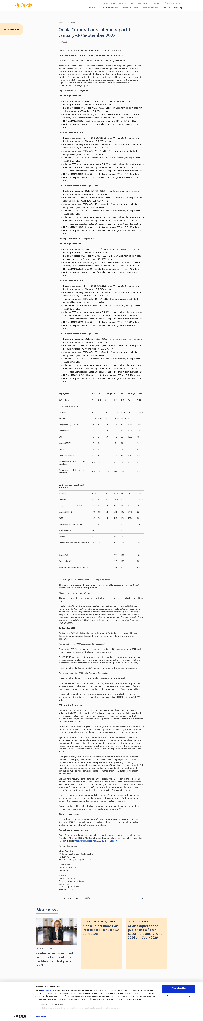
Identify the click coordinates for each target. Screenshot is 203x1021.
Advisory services (150, 7)
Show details (40, 1016)
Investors (166, 7)
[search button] (186, 8)
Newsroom (142, 3)
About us (91, 7)
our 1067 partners (50, 990)
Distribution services (109, 7)
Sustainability (109, 3)
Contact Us (155, 3)
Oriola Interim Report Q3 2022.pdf (76, 898)
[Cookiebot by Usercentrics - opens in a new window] (20, 1016)
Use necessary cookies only (178, 996)
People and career (126, 3)
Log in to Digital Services (177, 3)
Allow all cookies (179, 988)
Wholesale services (130, 7)
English (177, 8)
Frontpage (63, 22)
